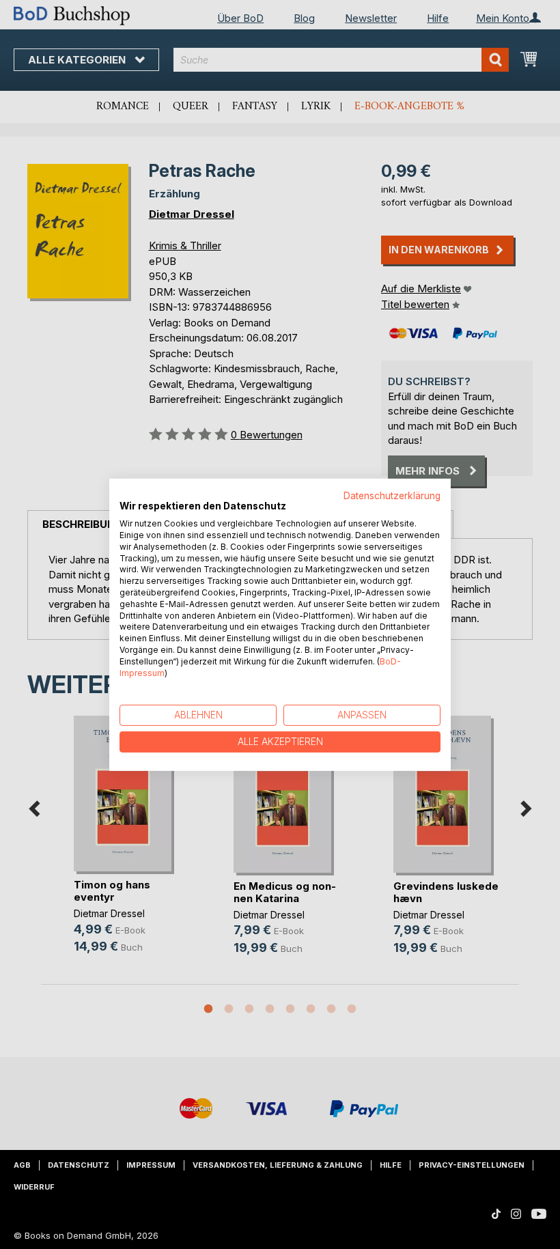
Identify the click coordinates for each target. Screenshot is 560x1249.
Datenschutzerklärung (392, 495)
